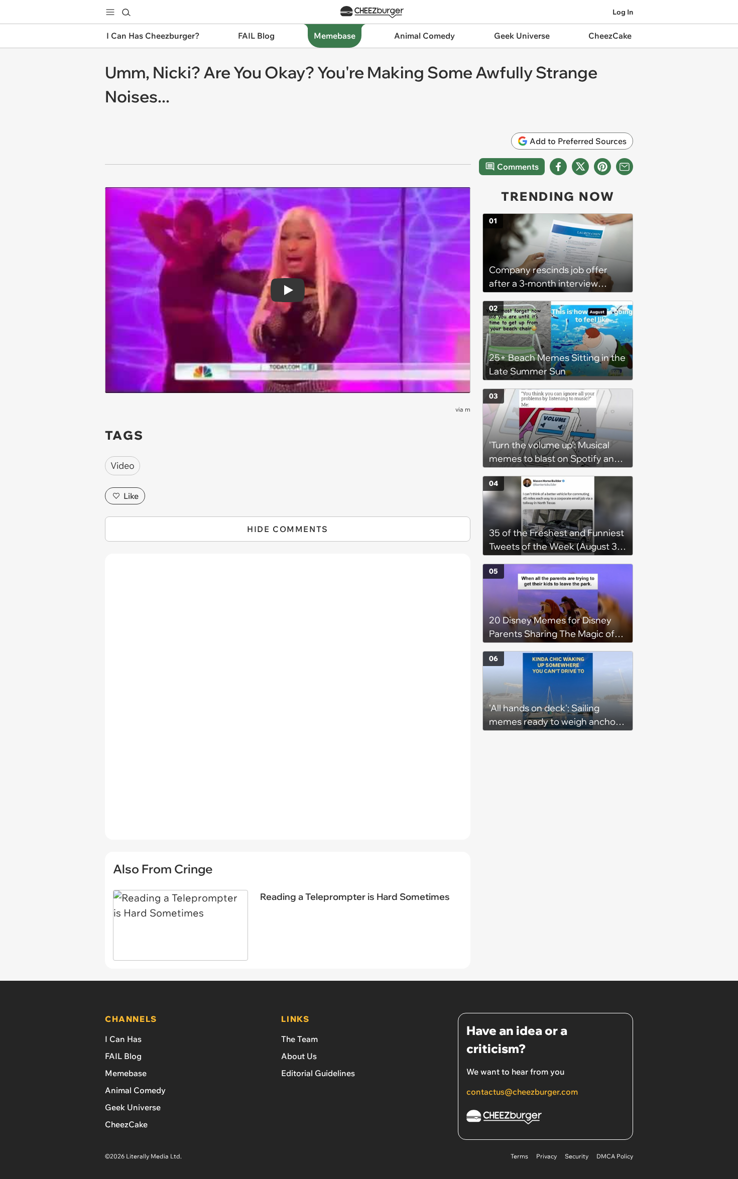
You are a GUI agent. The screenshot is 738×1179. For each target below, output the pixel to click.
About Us (299, 1056)
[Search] (126, 12)
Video (122, 465)
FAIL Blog (123, 1056)
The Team (299, 1039)
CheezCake (126, 1124)
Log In (622, 12)
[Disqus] (287, 702)
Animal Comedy (135, 1090)
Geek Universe (133, 1107)
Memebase (126, 1073)
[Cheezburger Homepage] (372, 12)
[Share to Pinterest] (602, 166)
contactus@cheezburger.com (522, 1092)
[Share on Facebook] (558, 166)
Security (576, 1156)
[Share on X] (580, 166)
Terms (519, 1156)
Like (131, 496)
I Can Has (123, 1039)
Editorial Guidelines (318, 1073)
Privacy (546, 1156)
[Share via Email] (624, 166)
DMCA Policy (614, 1156)
